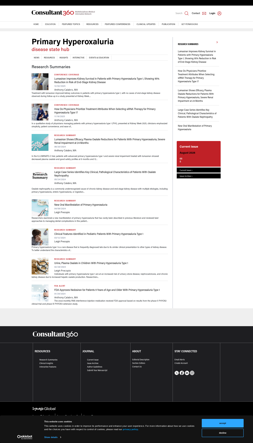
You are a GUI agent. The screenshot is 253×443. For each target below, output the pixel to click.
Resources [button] (92, 24)
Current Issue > (186, 170)
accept (222, 423)
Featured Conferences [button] (117, 24)
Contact (196, 13)
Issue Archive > (186, 176)
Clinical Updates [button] (146, 24)
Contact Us (137, 366)
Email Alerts (180, 359)
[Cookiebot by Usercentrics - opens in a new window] (25, 437)
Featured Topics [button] (71, 24)
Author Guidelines (94, 366)
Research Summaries (48, 359)
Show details (51, 437)
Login (212, 13)
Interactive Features (47, 366)
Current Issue (93, 359)
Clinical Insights (46, 363)
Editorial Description (140, 359)
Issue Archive (92, 363)
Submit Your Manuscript (97, 370)
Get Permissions (189, 24)
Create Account (181, 363)
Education (50, 24)
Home (36, 24)
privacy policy (130, 429)
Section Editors (138, 363)
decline (222, 432)
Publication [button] (168, 24)
